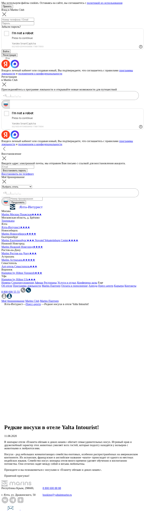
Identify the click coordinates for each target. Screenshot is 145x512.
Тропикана (7, 220)
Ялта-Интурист (15, 227)
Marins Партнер (51, 285)
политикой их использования (104, 2)
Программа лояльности (27, 285)
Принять (7, 6)
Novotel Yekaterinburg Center (56, 240)
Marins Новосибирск (18, 233)
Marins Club (32, 300)
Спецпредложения (22, 282)
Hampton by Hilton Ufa (18, 279)
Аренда (92, 285)
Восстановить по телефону (17, 173)
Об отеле (6, 285)
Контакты (130, 285)
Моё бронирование (13, 300)
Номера (6, 282)
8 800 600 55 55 (10, 291)
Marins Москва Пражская (21, 214)
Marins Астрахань (18, 259)
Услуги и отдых (66, 282)
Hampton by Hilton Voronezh (21, 272)
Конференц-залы (87, 282)
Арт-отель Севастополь (19, 266)
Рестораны (50, 282)
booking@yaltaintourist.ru (57, 494)
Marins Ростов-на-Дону (19, 253)
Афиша (38, 282)
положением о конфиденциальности (40, 73)
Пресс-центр (105, 285)
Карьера (119, 285)
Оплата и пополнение (74, 285)
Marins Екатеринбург (17, 240)
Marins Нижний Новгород (22, 246)
